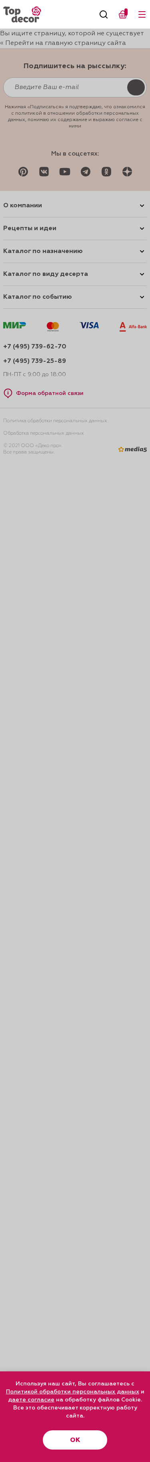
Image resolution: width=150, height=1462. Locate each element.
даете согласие (31, 1400)
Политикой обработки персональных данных (72, 1392)
